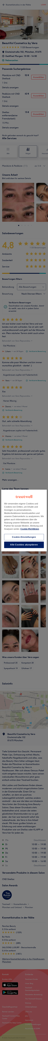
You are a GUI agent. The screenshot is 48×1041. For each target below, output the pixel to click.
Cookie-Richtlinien (29, 529)
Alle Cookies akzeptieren (24, 545)
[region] (24, 520)
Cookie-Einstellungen (24, 537)
